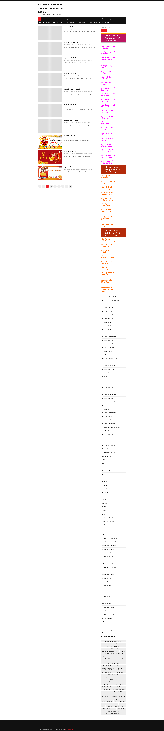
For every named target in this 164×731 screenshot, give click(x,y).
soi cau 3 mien (107, 684)
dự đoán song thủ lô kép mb (110, 340)
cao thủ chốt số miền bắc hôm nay (113, 641)
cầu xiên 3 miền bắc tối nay (107, 134)
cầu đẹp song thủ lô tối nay (107, 268)
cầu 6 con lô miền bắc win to (107, 117)
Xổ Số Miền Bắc (121, 708)
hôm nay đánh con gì (113, 674)
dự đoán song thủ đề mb (109, 365)
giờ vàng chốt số (121, 672)
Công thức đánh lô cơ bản (114, 19)
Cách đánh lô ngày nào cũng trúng (110, 651)
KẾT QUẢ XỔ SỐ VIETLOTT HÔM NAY (112, 478)
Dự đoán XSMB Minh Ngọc (113, 661)
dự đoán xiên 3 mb (70, 58)
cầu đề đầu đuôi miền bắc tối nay (107, 162)
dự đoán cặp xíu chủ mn (109, 380)
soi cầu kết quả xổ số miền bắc (113, 694)
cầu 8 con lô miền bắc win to (107, 123)
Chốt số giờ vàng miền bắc (113, 643)
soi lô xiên (114, 703)
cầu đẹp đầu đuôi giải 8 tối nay (107, 210)
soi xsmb (122, 703)
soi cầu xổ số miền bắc (120, 701)
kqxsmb (122, 677)
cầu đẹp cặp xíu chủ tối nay (107, 262)
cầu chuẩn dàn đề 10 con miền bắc (108, 106)
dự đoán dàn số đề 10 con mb (110, 362)
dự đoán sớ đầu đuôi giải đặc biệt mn (112, 383)
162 (61, 151)
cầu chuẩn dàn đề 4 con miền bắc (108, 89)
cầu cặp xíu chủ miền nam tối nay (107, 199)
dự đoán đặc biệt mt (108, 441)
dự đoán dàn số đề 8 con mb (110, 358)
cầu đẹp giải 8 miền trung (106, 251)
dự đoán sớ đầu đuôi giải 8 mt (110, 445)
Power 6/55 (106, 492)
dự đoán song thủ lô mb (71, 42)
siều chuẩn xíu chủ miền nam (108, 182)
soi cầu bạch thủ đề (106, 689)
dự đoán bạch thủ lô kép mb (110, 344)
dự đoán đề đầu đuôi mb (72, 27)
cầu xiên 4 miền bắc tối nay (107, 140)
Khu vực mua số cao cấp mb (63, 19)
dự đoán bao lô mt (107, 416)
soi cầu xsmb (122, 696)
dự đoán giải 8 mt (107, 438)
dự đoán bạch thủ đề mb (109, 333)
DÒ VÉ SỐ (90, 22)
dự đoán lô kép (107, 658)
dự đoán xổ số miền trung (108, 672)
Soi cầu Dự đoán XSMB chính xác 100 (113, 691)
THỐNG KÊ (78, 22)
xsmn (113, 708)
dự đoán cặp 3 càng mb (71, 120)
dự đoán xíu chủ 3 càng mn (110, 394)
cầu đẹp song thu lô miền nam (107, 205)
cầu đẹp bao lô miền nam (106, 177)
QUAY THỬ (100, 22)
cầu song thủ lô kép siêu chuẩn (107, 151)
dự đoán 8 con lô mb (70, 151)
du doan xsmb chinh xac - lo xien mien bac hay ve (82, 29)
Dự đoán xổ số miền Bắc (113, 663)
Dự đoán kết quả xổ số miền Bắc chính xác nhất (113, 653)
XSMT (58, 22)
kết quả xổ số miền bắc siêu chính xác (113, 682)
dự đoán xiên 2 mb (70, 104)
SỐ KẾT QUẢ (107, 22)
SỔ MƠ (95, 22)
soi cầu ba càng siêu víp (107, 686)
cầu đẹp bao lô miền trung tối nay (108, 240)
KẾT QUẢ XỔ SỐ (64, 22)
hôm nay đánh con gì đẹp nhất (110, 677)
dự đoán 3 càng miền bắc (72, 89)
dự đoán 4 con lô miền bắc (109, 304)
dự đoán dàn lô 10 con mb (109, 369)
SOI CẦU (84, 22)
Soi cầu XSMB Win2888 (107, 701)
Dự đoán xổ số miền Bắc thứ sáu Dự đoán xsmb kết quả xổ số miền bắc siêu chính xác (113, 669)
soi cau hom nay (119, 684)
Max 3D (105, 485)
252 (67, 186)
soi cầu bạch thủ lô (120, 686)
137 (61, 166)
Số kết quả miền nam (108, 525)
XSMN (54, 22)
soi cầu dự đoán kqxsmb (119, 689)
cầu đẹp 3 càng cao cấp (108, 67)
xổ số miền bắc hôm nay (113, 711)
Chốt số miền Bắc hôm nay (113, 646)
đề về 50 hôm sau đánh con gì (113, 713)
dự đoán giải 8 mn (107, 409)
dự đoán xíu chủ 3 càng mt (109, 431)
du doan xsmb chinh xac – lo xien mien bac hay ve (51, 8)
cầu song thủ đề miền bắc (107, 83)
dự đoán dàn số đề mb (71, 167)
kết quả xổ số (113, 679)
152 (61, 135)
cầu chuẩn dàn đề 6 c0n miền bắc (108, 95)
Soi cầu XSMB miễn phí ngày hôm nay (113, 699)
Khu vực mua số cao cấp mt (93, 19)
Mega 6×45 (106, 481)
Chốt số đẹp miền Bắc (113, 648)
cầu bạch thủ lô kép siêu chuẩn (107, 145)
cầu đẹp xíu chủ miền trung (107, 245)
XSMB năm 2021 (106, 708)
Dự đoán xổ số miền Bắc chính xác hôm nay (113, 665)
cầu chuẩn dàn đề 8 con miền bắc (108, 100)
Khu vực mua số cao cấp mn (78, 19)
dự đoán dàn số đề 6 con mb (110, 355)
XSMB (49, 22)
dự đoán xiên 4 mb (70, 73)
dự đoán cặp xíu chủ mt (109, 420)
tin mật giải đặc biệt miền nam (107, 193)
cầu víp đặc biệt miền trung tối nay (108, 257)
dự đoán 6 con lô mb (70, 136)
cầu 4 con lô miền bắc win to (107, 111)
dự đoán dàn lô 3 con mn (109, 391)
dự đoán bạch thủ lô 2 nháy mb (111, 300)
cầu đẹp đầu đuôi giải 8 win (107, 273)
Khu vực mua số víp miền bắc (48, 19)
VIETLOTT (72, 22)
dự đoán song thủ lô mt (109, 434)
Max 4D (105, 489)
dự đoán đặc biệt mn (108, 405)
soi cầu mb (114, 696)
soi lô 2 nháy (105, 703)
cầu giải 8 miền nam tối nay (107, 188)
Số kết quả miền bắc (108, 517)
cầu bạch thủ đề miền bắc (107, 78)
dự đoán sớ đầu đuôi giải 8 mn (110, 402)
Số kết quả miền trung (108, 521)
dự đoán (123, 651)
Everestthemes (69, 729)
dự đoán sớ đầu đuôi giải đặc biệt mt (112, 427)
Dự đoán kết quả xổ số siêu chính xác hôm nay (113, 656)
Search (104, 30)
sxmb (103, 706)
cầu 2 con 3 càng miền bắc (107, 72)
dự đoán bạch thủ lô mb (109, 315)
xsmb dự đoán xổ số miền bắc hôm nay (116, 706)
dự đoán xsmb (119, 658)
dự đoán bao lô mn (108, 398)
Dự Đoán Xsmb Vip (43, 22)
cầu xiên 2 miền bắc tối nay (107, 128)
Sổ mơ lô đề (104, 19)
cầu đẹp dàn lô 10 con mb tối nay (108, 156)
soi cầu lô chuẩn (106, 696)
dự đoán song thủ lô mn (109, 387)
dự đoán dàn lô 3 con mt (109, 423)
